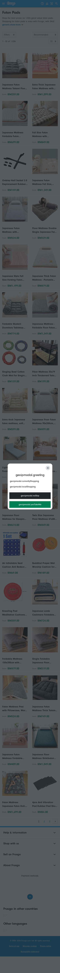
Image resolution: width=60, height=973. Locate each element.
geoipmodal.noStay (30, 495)
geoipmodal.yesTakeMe (30, 504)
